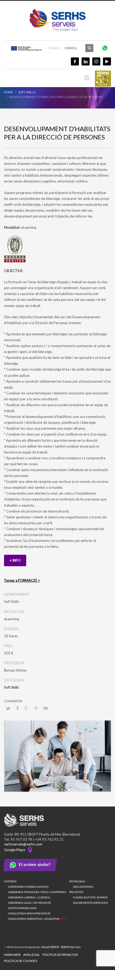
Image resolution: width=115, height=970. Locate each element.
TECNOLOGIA (77, 881)
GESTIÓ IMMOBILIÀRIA (22, 908)
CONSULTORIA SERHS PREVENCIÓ (29, 913)
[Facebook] (75, 61)
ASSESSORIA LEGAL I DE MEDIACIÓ (29, 902)
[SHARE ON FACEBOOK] (17, 708)
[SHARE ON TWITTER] (8, 708)
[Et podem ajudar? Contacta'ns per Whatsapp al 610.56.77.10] (104, 48)
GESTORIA (10, 881)
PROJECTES (76, 892)
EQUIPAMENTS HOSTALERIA (90, 902)
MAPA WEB (12, 955)
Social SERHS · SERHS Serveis (61, 947)
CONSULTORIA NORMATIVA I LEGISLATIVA (37, 918)
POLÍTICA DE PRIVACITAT (60, 955)
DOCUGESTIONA (83, 886)
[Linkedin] (86, 61)
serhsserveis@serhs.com (23, 844)
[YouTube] (107, 61)
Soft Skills (11, 687)
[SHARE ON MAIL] (45, 708)
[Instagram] (96, 61)
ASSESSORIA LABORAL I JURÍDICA (29, 897)
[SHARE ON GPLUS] (27, 708)
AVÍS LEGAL (31, 955)
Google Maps (15, 850)
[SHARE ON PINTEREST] (36, 708)
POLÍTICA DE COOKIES (20, 961)
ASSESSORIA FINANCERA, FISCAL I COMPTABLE (37, 892)
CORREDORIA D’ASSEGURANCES (28, 886)
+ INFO (15, 560)
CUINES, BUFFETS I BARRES (90, 897)
